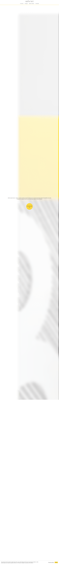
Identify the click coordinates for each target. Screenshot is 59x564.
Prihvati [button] (56, 562)
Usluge (26, 3)
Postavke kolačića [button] (51, 562)
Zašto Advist (31, 3)
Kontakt (37, 3)
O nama (21, 3)
